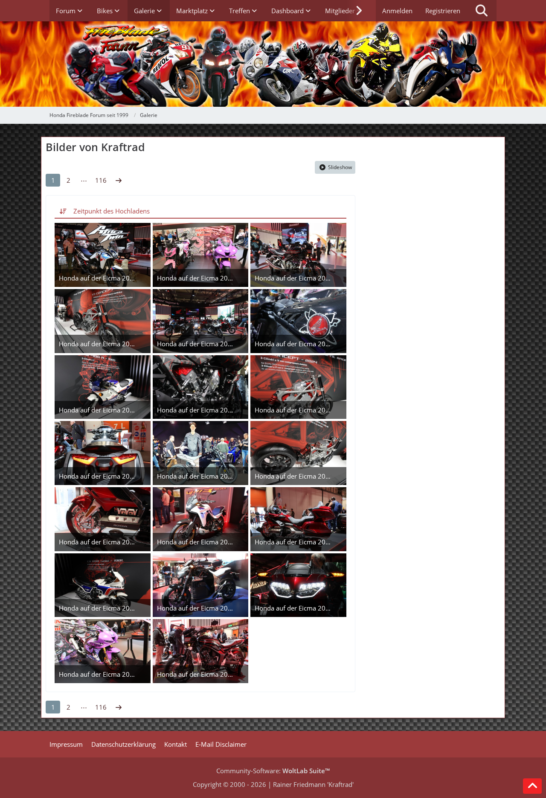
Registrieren (442, 10)
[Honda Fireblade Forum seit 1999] (273, 64)
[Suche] (482, 10)
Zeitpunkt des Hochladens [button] (111, 211)
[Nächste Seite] (118, 180)
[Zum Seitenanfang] (532, 786)
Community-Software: (273, 770)
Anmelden (397, 10)
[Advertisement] (434, 205)
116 (101, 180)
